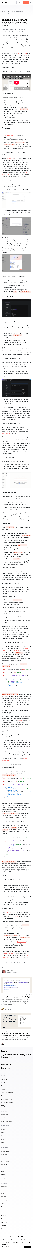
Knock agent (6, 433)
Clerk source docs (9, 953)
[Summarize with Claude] (12, 32)
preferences (15, 650)
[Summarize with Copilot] (20, 32)
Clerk (18, 53)
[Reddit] (17, 962)
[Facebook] (15, 962)
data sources (10, 158)
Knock (25, 53)
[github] (15, 1237)
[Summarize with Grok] (22, 32)
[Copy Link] (7, 962)
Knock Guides (21, 942)
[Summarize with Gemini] (17, 32)
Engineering (8, 11)
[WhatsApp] (25, 962)
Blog (3, 11)
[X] (11, 1237)
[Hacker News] (20, 962)
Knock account (9, 135)
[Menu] (30, 2)
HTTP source (15, 916)
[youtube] (22, 1237)
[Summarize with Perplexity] (15, 32)
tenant (20, 720)
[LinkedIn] (12, 962)
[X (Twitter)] (9, 962)
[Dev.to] (22, 962)
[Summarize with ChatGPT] (10, 32)
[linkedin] (18, 1237)
